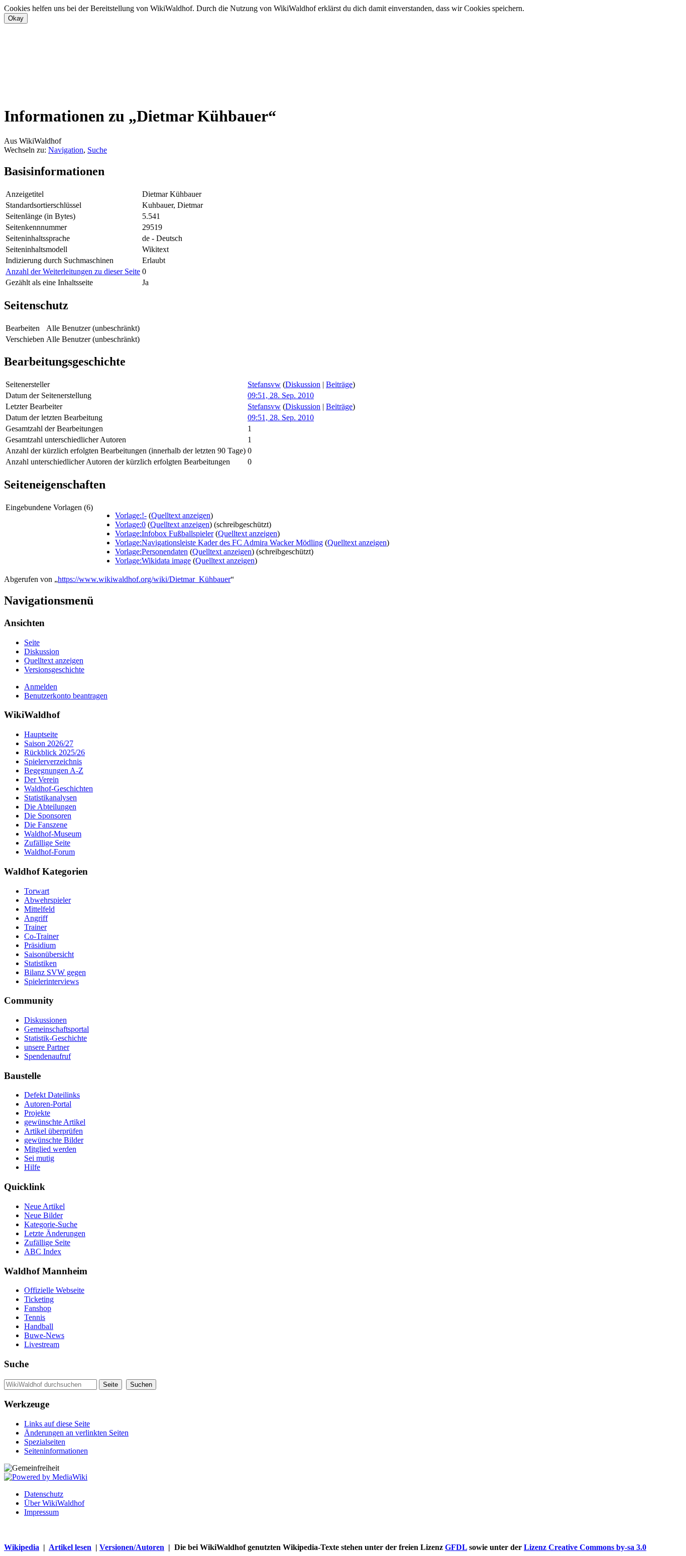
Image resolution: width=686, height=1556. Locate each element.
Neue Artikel (44, 1206)
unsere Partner (46, 1047)
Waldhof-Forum (49, 852)
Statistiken (40, 963)
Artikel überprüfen (53, 1131)
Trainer (35, 927)
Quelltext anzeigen (180, 515)
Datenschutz (43, 1494)
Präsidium (40, 945)
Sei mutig (39, 1158)
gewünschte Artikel (54, 1122)
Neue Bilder (43, 1215)
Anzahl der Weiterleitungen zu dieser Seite (73, 271)
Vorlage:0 (130, 524)
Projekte (37, 1113)
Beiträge (339, 384)
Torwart (36, 891)
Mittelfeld (39, 909)
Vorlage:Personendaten (151, 551)
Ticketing (39, 1299)
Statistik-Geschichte (55, 1038)
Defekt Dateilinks (52, 1095)
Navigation (65, 150)
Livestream (41, 1344)
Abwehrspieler (47, 900)
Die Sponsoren (47, 815)
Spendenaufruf (47, 1056)
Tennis (34, 1317)
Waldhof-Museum (52, 833)
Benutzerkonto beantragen (65, 695)
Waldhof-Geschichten (58, 788)
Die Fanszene (45, 824)
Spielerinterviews (51, 981)
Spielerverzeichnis (53, 761)
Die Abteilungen (50, 806)
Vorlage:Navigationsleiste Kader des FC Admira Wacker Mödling (219, 542)
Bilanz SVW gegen (55, 972)
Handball (38, 1326)
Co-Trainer (41, 936)
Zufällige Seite (47, 843)
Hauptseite (41, 734)
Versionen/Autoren (131, 1547)
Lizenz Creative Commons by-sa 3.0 (585, 1547)
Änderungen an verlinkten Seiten (76, 1432)
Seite (32, 642)
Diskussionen (45, 1020)
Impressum (41, 1512)
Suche (97, 150)
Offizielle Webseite (54, 1290)
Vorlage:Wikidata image (153, 560)
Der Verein (41, 779)
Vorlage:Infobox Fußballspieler (164, 533)
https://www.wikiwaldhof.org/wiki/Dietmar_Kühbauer (144, 579)
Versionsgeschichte (54, 669)
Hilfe (32, 1167)
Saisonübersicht (49, 954)
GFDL (456, 1547)
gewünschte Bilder (53, 1140)
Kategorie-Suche (50, 1224)
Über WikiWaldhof (54, 1503)
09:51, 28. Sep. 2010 (281, 395)
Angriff (36, 918)
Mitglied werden (50, 1149)
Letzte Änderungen (54, 1233)
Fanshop (37, 1308)
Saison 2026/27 (48, 743)
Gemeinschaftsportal (56, 1029)
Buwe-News (44, 1335)
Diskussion (302, 384)
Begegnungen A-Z (53, 770)
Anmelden (40, 686)
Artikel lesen (70, 1547)
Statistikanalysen (50, 797)
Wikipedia (21, 1547)
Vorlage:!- (131, 515)
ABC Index (42, 1251)
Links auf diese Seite (57, 1423)
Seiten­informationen (56, 1451)
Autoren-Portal (47, 1104)
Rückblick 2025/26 (54, 752)
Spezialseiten (44, 1442)
